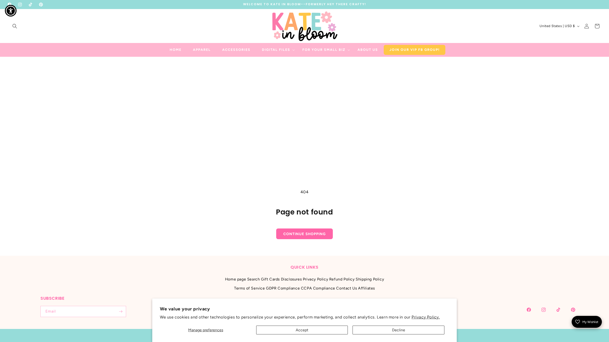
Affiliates (366, 288)
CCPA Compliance (318, 288)
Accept (302, 330)
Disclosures (291, 279)
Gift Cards (270, 279)
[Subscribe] (120, 311)
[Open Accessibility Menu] (11, 11)
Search (253, 279)
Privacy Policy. (426, 317)
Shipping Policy (370, 279)
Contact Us (346, 288)
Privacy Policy (315, 279)
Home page (235, 279)
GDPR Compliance (283, 288)
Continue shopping (304, 234)
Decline (398, 330)
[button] (15, 26)
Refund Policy (342, 279)
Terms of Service (249, 288)
